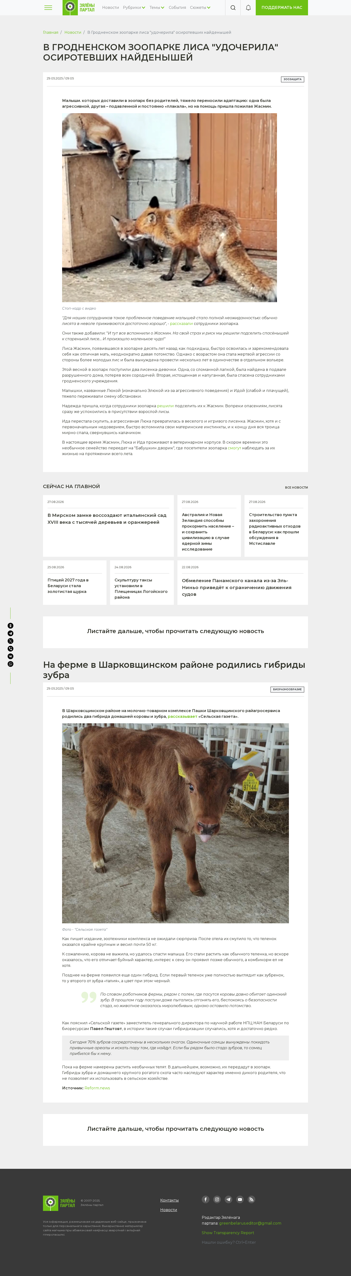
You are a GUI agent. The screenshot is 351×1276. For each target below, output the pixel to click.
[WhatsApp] (11, 664)
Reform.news (97, 1088)
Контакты (169, 1200)
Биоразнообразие (287, 689)
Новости (110, 7)
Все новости (296, 487)
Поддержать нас (281, 7)
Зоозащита (293, 79)
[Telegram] (10, 633)
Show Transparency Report (228, 1233)
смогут (234, 448)
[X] (10, 641)
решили (165, 406)
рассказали (181, 323)
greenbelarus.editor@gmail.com (250, 1223)
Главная (50, 32)
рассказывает (182, 716)
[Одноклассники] (10, 626)
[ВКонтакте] (10, 656)
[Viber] (10, 649)
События (177, 7)
